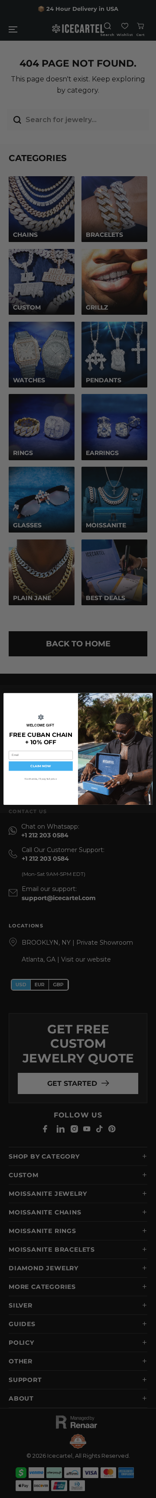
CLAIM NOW (40, 766)
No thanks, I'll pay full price (41, 778)
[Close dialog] (148, 697)
